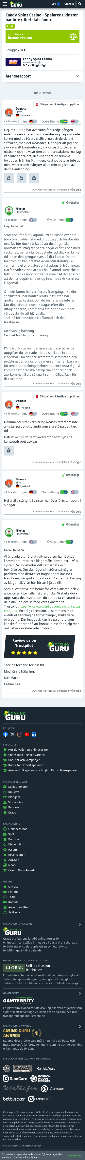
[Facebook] (5, 734)
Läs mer (35, 1157)
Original (22, 121)
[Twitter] (12, 734)
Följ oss (8, 728)
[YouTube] (27, 734)
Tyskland (25, 115)
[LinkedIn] (34, 734)
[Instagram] (19, 734)
